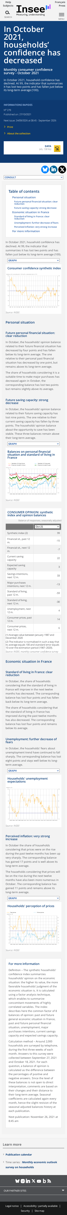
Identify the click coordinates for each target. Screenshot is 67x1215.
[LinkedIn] (28, 1182)
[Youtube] (39, 1182)
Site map (39, 1210)
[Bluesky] (17, 1182)
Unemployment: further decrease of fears (36, 223)
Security (25, 1210)
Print (10, 127)
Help (8, 2)
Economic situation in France (30, 212)
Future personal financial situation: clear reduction (36, 203)
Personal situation (24, 197)
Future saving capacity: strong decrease (35, 208)
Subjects (8, 5)
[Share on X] (62, 169)
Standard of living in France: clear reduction (32, 217)
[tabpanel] (33, 289)
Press (62, 5)
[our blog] (44, 1182)
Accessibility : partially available (40, 1206)
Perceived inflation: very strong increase (35, 227)
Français (60, 2)
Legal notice (12, 1206)
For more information (26, 231)
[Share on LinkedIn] (53, 169)
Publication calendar (19, 1154)
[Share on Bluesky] (44, 169)
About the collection (18, 133)
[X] (33, 1182)
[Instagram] (22, 1182)
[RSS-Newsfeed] (49, 1182)
